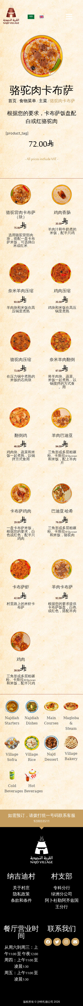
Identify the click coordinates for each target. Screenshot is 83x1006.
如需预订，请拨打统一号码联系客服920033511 (41, 818)
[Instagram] (66, 942)
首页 (12, 101)
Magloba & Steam (71, 723)
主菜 (43, 101)
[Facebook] (48, 942)
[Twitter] (57, 942)
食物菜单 (27, 101)
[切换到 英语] (41, 16)
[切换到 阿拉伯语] (31, 16)
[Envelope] (75, 942)
